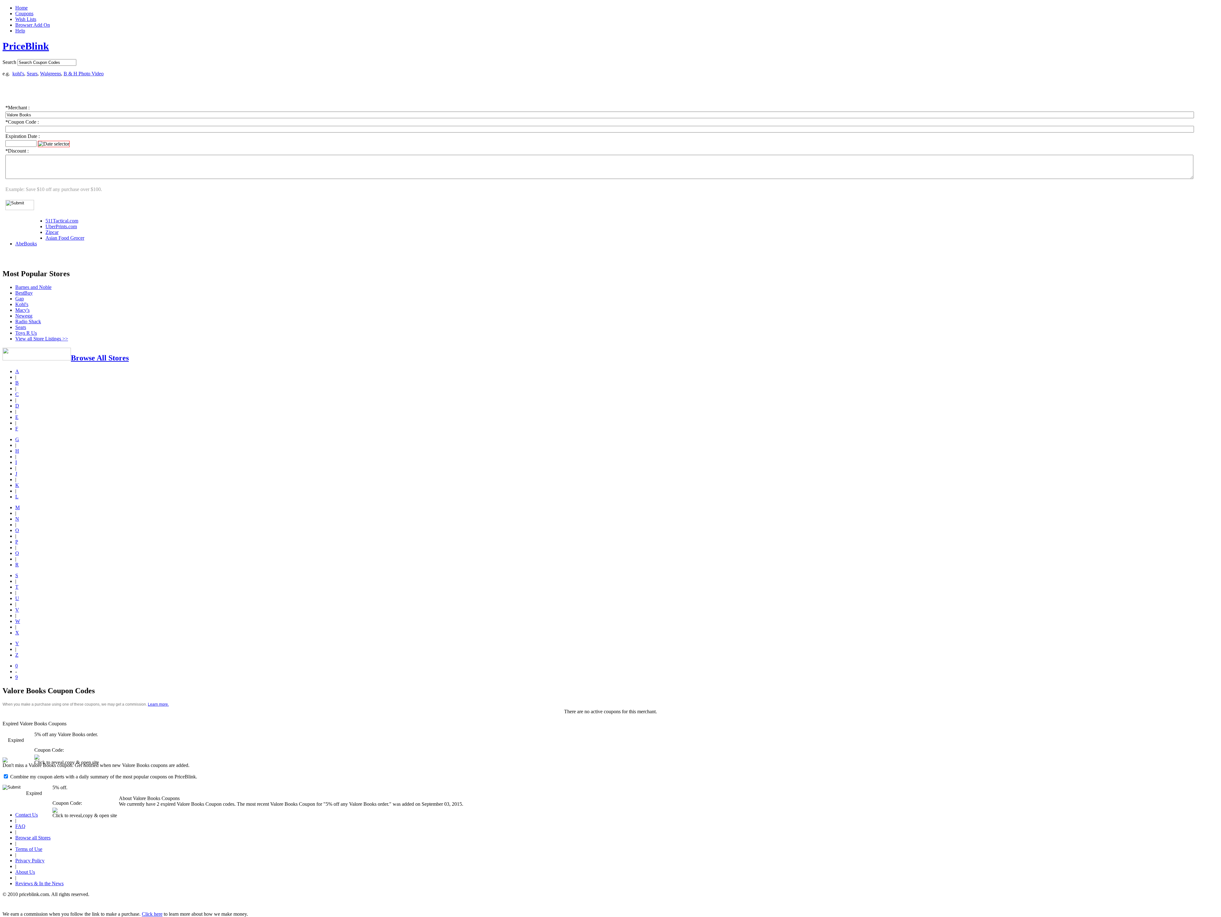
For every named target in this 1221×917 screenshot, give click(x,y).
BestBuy (24, 293)
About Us (25, 872)
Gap (19, 298)
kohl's (18, 73)
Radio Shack (28, 321)
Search (9, 62)
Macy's (22, 310)
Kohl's (21, 304)
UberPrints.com (61, 226)
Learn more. (158, 704)
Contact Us (26, 815)
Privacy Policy (30, 860)
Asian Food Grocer (64, 238)
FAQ (20, 826)
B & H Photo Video (84, 73)
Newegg (23, 315)
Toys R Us (26, 333)
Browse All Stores (100, 358)
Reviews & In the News (39, 883)
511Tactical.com (61, 220)
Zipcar (52, 232)
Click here (152, 914)
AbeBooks (26, 243)
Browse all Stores (33, 837)
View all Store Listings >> (41, 338)
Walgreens (50, 73)
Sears (32, 73)
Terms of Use (28, 849)
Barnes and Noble (33, 287)
